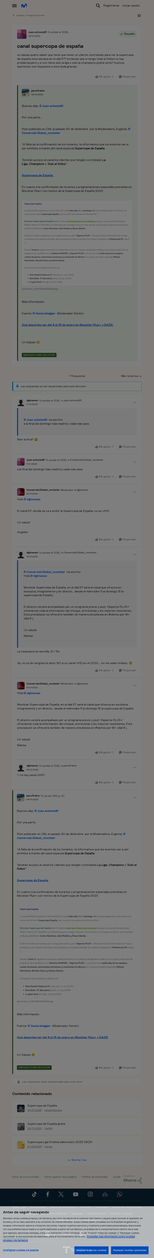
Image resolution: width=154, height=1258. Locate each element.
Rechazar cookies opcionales (129, 1250)
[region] (77, 1232)
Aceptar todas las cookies (91, 1250)
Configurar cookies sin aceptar (21, 1250)
